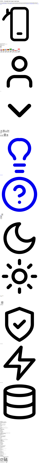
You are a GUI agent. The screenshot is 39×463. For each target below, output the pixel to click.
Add (6, 462)
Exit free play (4, 433)
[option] (1, 51)
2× (1, 425)
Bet (0, 428)
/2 (0, 425)
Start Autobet (1, 455)
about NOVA (27, 3)
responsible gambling (32, 3)
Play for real (1, 433)
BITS (3, 436)
